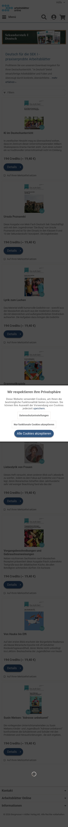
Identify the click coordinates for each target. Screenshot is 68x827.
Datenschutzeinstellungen (34, 415)
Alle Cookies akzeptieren (34, 433)
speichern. (39, 408)
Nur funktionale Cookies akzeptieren (34, 424)
